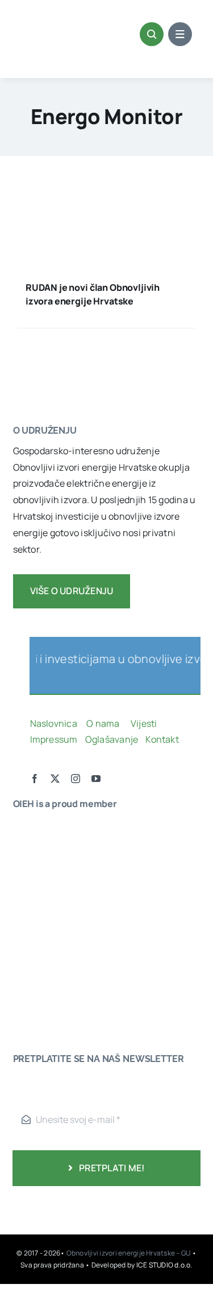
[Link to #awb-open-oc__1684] (180, 34)
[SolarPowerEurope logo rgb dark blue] (47, 875)
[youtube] (96, 778)
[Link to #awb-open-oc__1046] (152, 34)
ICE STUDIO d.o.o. (164, 1265)
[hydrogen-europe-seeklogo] (47, 942)
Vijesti (145, 723)
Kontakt (163, 739)
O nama (104, 723)
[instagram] (75, 778)
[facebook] (34, 778)
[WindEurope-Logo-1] (47, 829)
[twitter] (55, 778)
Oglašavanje (110, 739)
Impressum (54, 739)
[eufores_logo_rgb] (36, 975)
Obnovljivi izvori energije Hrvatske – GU (129, 1253)
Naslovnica (53, 723)
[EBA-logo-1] (47, 896)
